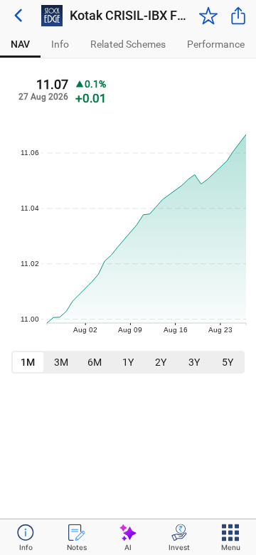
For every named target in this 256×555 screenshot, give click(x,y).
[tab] (20, 44)
